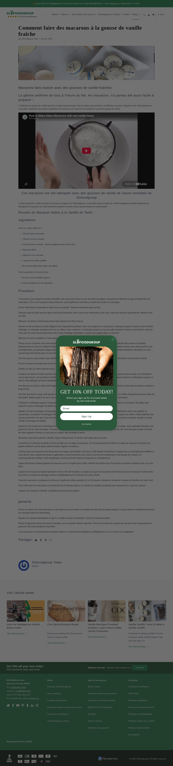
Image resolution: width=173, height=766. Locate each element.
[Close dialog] (113, 339)
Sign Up (86, 416)
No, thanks (86, 424)
